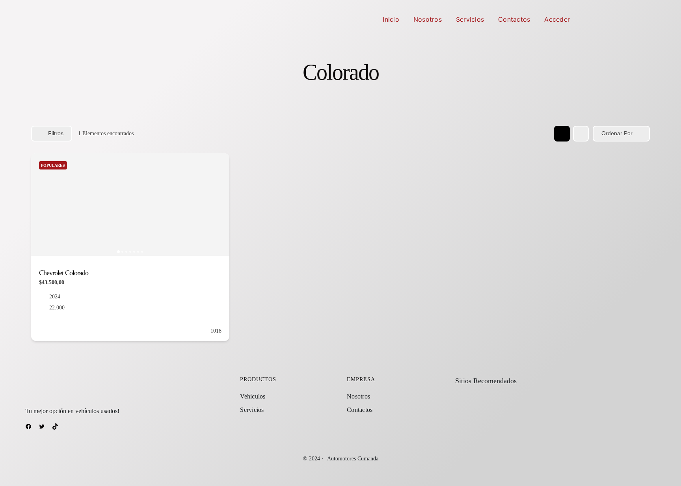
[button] (41, 204)
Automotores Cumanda (352, 459)
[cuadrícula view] (562, 134)
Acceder (557, 19)
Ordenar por (617, 133)
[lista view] (581, 134)
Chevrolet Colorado (63, 273)
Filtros (55, 133)
